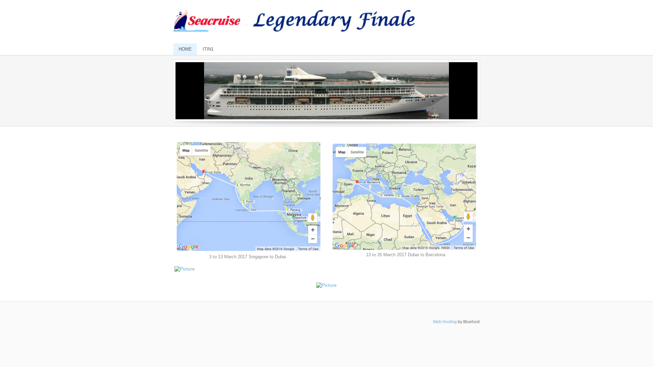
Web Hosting (445, 321)
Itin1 (208, 49)
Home (185, 49)
